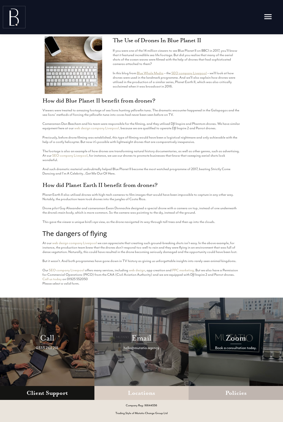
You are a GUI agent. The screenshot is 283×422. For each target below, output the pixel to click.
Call (47, 338)
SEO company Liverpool (189, 73)
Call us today (52, 279)
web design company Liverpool (74, 243)
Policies (236, 393)
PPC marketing (183, 270)
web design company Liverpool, (97, 128)
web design (137, 270)
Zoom (236, 338)
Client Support (47, 393)
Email (141, 338)
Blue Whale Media (150, 73)
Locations (141, 393)
